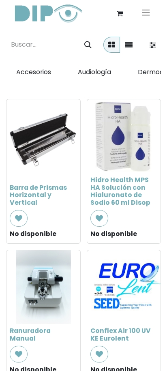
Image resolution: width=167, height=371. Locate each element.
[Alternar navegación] (145, 13)
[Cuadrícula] (111, 44)
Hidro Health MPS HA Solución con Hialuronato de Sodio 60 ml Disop (120, 191)
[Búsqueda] (88, 44)
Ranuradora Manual (30, 334)
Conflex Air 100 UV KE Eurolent (120, 334)
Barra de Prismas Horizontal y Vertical (38, 195)
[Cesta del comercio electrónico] (119, 13)
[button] (19, 218)
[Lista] (129, 44)
